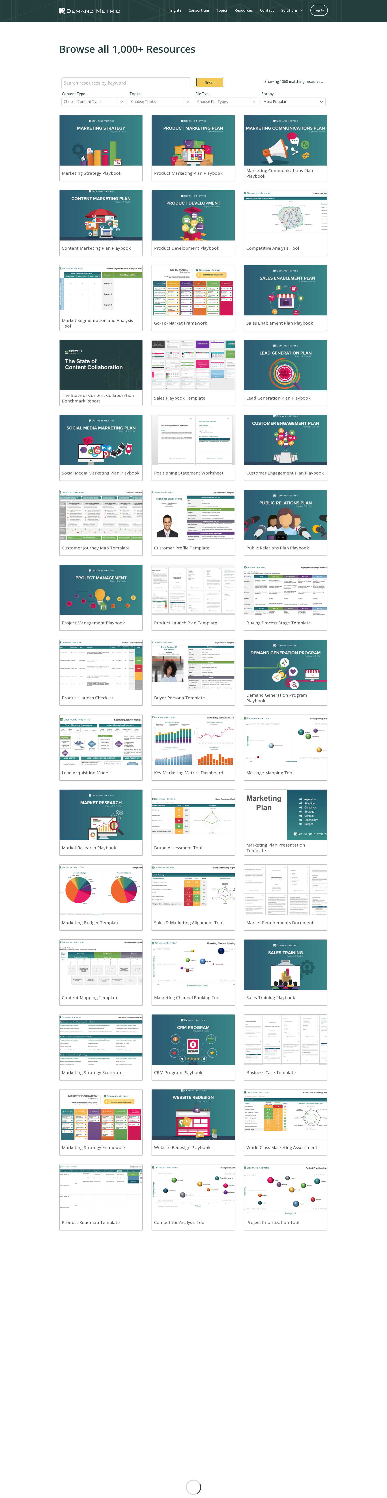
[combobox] (64, 101)
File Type (203, 93)
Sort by (268, 93)
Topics (222, 10)
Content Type (73, 93)
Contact (267, 10)
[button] (292, 10)
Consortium (199, 10)
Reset (209, 82)
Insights (174, 10)
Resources (244, 10)
